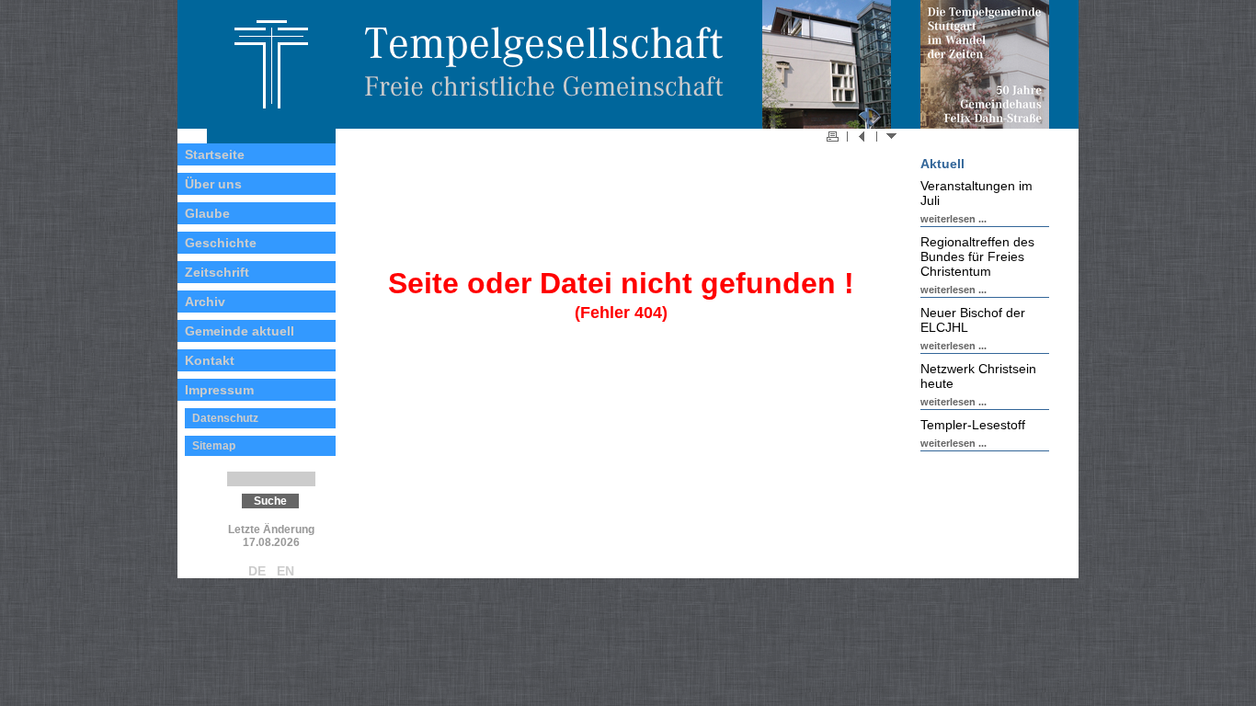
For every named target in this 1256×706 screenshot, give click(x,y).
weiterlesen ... (953, 218)
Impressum (219, 389)
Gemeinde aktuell (239, 331)
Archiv (205, 301)
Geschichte (221, 242)
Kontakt (209, 360)
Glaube (207, 213)
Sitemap (213, 445)
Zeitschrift (217, 272)
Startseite (215, 154)
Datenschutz (225, 418)
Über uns (213, 183)
